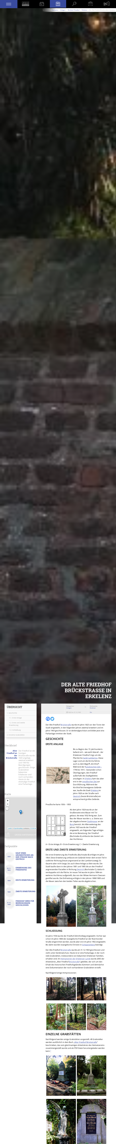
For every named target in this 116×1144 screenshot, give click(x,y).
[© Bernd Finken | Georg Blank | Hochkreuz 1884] (91, 906)
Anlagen (62, 10)
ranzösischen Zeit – (93, 767)
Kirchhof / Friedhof (73, 10)
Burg (72, 824)
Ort (91, 712)
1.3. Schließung (15, 730)
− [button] (7, 804)
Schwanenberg (88, 944)
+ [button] (7, 800)
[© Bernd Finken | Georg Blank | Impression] (61, 988)
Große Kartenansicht (25, 835)
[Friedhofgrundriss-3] (56, 825)
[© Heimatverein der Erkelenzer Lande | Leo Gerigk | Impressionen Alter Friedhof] (56, 1016)
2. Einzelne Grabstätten (16, 735)
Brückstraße (66, 724)
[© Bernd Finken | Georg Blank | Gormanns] (61, 1075)
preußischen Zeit (89, 781)
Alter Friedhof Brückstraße (85, 1042)
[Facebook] (48, 719)
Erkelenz (84, 10)
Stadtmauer (92, 821)
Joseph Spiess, (95, 1087)
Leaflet (10, 828)
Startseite (55, 10)
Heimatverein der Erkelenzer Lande (75, 959)
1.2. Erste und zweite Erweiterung (17, 724)
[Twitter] (52, 719)
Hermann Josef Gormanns (64, 1087)
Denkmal (92, 708)
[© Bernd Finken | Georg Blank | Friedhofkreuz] (61, 906)
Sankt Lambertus (90, 758)
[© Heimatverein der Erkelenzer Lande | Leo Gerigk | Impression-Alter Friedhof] (96, 1016)
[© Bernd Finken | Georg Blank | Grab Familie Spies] (91, 1075)
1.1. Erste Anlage (15, 718)
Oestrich (76, 796)
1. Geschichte (12, 713)
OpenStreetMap (18, 828)
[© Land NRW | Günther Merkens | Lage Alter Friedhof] (57, 775)
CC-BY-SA (33, 828)
